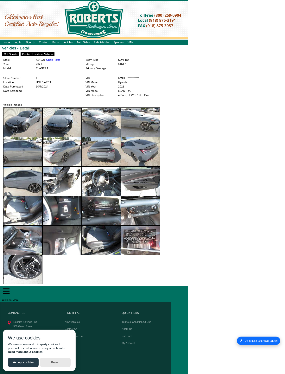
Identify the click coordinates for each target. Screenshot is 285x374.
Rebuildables (102, 42)
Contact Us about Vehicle (37, 54)
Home (6, 42)
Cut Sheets (10, 54)
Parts (55, 42)
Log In (18, 42)
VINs (130, 42)
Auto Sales (83, 42)
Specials (118, 42)
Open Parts (53, 59)
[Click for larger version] (22, 122)
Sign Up (30, 42)
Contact (43, 42)
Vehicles (68, 42)
